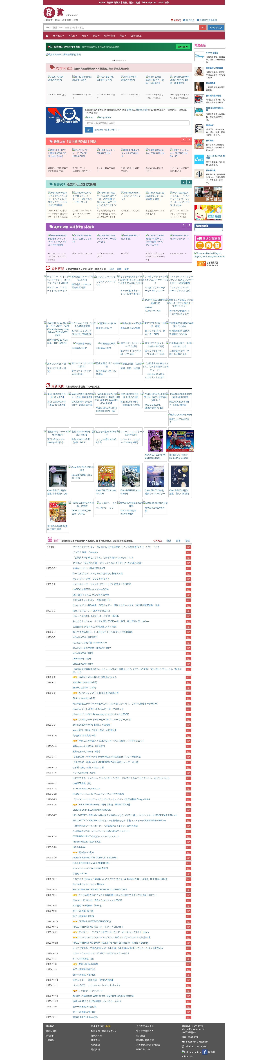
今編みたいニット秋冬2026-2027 (89, 568)
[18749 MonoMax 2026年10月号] (82, 77)
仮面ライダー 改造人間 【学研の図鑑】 (93, 979)
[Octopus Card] (207, 263)
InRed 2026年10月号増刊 (85, 637)
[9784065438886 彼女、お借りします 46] (82, 238)
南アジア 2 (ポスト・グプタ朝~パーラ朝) (155, 352)
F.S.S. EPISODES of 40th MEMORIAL (91, 862)
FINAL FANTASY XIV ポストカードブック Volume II (98, 926)
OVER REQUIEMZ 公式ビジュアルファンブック (96, 836)
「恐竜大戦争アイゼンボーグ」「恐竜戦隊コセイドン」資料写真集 (105, 825)
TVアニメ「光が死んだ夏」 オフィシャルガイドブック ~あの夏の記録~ (107, 562)
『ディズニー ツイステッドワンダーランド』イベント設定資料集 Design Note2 (111, 799)
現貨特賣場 (109, 35)
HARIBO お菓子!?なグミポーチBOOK (91, 589)
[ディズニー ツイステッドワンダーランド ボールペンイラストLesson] (57, 279)
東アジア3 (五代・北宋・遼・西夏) (155, 332)
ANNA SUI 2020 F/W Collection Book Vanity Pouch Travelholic (155, 459)
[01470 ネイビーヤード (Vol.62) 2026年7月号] (82, 152)
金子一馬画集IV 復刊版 (84, 974)
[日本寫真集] (199, 86)
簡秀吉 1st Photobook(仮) (85, 1017)
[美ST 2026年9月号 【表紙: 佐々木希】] (57, 395)
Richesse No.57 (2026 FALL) (87, 841)
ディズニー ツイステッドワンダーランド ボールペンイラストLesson (57, 292)
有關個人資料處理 (145, 1040)
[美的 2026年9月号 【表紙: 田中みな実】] (131, 395)
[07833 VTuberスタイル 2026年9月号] (131, 152)
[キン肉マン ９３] (107, 502)
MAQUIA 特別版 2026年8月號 (128, 512)
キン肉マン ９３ (105, 507)
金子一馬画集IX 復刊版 (84, 1011)
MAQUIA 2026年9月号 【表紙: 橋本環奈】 (179, 404)
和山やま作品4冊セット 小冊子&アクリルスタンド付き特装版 (102, 631)
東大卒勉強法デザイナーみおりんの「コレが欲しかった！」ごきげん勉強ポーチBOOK (115, 703)
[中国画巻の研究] (82, 343)
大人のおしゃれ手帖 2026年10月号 (90, 642)
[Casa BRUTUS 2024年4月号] (106, 475)
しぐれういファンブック (91, 990)
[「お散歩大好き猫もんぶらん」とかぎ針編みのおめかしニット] (155, 366)
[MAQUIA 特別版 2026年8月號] (131, 503)
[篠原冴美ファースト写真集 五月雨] (82, 277)
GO (202, 27)
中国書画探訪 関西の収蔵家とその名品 (179, 332)
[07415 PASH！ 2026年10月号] (131, 77)
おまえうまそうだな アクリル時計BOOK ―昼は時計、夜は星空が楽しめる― (111, 621)
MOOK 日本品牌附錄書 (214, 109)
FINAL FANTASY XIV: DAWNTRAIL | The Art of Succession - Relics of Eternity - (111, 942)
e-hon (130, 109)
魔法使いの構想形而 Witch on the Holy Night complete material (103, 995)
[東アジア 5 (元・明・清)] (58, 363)
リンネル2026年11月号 (84, 772)
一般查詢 (50, 1040)
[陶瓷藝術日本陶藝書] (199, 71)
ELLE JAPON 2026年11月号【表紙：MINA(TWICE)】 (105, 804)
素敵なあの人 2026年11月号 (86, 751)
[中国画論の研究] (107, 343)
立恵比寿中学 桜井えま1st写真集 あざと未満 (94, 626)
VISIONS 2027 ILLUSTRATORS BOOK (92, 809)
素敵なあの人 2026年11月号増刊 (89, 746)
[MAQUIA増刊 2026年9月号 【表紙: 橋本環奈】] (82, 395)
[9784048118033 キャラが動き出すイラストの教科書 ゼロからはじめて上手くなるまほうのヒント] (106, 200)
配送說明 (95, 1044)
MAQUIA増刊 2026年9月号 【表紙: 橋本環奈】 (82, 404)
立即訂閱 (182, 46)
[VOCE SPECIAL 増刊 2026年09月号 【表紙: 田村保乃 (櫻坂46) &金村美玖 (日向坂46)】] (106, 398)
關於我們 (50, 1026)
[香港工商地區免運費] (209, 242)
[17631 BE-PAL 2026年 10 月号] (106, 77)
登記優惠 (140, 1035)
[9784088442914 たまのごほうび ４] (180, 236)
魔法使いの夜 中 (104, 327)
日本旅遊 (210, 140)
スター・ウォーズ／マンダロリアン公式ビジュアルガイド (101, 953)
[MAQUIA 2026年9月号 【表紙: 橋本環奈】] (179, 395)
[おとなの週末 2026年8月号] (106, 432)
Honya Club (142, 109)
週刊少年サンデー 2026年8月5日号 (56, 441)
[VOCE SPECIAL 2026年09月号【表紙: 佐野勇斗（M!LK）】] (155, 396)
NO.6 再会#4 (79, 847)
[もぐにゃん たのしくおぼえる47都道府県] (82, 324)
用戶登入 (190, 20)
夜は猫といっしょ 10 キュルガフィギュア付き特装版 (98, 793)
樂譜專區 (210, 125)
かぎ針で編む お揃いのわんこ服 (88, 767)
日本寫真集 (210, 83)
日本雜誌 (57, 35)
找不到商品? (216, 27)
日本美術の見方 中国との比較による (179, 352)
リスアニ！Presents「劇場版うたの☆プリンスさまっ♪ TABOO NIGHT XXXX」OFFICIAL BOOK (120, 878)
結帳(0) (177, 20)
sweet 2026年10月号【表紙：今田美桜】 (93, 724)
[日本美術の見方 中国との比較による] (179, 344)
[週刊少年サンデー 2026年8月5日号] (57, 432)
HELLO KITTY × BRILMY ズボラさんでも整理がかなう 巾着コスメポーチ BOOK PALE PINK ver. (119, 820)
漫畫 (126, 268)
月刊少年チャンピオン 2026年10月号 (92, 599)
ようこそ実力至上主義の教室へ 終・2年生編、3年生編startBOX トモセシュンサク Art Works (118, 947)
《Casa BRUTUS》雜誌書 (215, 156)
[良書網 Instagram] (192, 1051)
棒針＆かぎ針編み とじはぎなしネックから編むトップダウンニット (179, 315)
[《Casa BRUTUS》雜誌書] (199, 159)
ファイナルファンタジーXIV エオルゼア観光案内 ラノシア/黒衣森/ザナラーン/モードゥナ (116, 546)
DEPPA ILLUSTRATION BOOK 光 (153, 310)
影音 (95, 35)
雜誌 (111, 268)
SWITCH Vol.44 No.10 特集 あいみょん (98, 676)
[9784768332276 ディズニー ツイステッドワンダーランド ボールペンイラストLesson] (180, 198)
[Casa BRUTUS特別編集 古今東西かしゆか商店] (58, 475)
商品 (122, 35)
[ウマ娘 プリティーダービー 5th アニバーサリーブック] (155, 279)
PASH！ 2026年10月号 (84, 698)
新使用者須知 (101, 1026)
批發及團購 (51, 1030)
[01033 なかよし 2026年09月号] (106, 151)
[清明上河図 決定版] (131, 363)
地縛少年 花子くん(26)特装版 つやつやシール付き (97, 1001)
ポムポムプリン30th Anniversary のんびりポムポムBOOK (101, 714)
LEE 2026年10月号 (82, 658)
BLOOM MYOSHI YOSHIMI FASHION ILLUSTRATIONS (100, 889)
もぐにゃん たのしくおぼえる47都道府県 (82, 332)
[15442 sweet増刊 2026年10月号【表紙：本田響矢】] (180, 79)
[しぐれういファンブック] (107, 276)
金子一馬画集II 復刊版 (83, 916)
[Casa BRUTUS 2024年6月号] (131, 475)
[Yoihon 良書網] (65, 14)
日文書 (72, 35)
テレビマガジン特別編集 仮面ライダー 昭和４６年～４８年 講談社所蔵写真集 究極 (116, 605)
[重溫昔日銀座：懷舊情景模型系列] (119, 54)
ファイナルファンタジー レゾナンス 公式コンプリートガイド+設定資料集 (179, 292)
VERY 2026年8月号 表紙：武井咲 (81, 512)
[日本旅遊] (199, 144)
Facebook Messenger (197, 1041)
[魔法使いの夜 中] (107, 322)
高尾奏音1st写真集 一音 (84, 735)
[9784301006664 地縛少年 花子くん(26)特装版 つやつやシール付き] (155, 239)
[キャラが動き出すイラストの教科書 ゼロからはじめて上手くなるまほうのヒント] (131, 280)
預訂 (188, 547)
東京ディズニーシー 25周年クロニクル (92, 610)
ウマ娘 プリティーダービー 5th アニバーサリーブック (155, 290)
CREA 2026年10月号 (83, 663)
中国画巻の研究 (79, 348)
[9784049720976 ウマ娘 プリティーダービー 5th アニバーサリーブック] (82, 196)
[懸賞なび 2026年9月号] (180, 414)
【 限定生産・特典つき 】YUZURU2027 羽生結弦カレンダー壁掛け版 (107, 756)
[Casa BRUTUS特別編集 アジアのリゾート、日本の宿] (155, 475)
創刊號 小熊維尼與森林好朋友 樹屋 (57, 527)
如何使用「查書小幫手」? (107, 129)
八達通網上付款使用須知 (148, 1044)
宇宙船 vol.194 (80, 873)
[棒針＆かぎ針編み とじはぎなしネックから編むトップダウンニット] (179, 302)
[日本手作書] (199, 173)
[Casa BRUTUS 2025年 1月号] (82, 468)
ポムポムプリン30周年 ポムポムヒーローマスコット (98, 708)
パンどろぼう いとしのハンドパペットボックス (97, 985)
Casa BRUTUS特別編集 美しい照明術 (179, 492)
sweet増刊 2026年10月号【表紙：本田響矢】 (95, 730)
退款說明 (95, 1049)
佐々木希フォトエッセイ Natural (88, 884)
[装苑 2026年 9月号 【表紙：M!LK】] (82, 432)
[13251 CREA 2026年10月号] (58, 77)
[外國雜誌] (208, 193)
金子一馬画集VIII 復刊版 (84, 1006)
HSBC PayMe (143, 1049)
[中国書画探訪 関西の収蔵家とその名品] (179, 324)
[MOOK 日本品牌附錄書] (199, 111)
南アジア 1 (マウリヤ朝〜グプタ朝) (131, 352)
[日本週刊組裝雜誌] (199, 99)
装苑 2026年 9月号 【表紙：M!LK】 (81, 441)
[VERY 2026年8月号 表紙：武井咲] (82, 503)
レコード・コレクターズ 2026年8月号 (130, 441)
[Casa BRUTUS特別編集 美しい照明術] (180, 475)
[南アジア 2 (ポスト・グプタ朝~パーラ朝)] (155, 344)
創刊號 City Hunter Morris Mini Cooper (178, 456)
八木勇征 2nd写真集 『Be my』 (88, 905)
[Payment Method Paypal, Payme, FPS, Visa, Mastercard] (209, 255)
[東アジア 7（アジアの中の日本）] (82, 364)
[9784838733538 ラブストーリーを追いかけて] (106, 238)
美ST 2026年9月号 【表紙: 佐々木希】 (56, 403)
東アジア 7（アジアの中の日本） (81, 372)
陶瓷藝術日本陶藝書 (214, 67)
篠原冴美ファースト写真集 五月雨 (81, 286)
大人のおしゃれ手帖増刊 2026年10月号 (92, 647)
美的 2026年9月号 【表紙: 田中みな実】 (131, 403)
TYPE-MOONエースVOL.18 (86, 788)
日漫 (84, 35)
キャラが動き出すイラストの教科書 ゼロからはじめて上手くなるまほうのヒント (131, 295)
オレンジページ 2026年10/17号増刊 (90, 868)
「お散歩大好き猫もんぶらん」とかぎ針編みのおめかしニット (155, 378)
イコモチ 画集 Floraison (85, 552)
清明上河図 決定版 (130, 368)
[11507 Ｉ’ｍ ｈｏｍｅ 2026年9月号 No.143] (180, 152)
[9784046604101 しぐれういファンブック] (131, 195)
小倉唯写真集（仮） (82, 783)
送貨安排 (95, 1040)
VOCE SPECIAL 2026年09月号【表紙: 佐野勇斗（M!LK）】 (154, 409)
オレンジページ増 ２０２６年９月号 (91, 578)
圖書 (119, 268)
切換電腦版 (136, 35)
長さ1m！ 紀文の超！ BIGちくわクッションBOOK (97, 900)
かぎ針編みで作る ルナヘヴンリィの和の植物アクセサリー (101, 831)
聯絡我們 (50, 1035)
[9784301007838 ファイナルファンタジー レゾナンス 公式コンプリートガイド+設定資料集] (58, 198)
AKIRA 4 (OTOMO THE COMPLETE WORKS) (95, 857)
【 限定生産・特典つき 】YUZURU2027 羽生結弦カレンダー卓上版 (105, 762)
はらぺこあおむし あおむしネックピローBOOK (96, 615)
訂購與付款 (96, 1035)
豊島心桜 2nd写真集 (130, 327)
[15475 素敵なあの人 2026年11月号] (155, 151)
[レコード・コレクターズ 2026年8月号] (131, 432)
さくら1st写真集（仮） (84, 958)
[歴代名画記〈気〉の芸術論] (106, 364)
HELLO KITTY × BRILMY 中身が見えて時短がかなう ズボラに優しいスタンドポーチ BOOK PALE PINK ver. (125, 815)
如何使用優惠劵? (144, 1030)
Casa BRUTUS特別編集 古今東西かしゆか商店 (57, 493)
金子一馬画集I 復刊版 (83, 910)
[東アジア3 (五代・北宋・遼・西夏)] (155, 324)
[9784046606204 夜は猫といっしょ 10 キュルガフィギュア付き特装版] (58, 239)
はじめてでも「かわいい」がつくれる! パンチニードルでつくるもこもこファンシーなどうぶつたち (121, 777)
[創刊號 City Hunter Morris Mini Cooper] (180, 440)
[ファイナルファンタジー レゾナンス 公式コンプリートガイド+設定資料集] (179, 279)
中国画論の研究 (103, 348)
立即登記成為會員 (208, 20)
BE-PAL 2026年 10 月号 (84, 687)
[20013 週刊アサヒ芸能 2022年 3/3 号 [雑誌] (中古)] (58, 152)
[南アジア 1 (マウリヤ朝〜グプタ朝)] (131, 344)
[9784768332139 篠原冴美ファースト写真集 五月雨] (155, 195)
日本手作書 (210, 170)
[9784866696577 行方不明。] (131, 236)
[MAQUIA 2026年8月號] (155, 502)
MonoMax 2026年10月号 (85, 682)
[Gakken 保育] (208, 212)
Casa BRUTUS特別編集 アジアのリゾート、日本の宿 (155, 493)
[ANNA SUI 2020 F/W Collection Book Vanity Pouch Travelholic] (155, 440)
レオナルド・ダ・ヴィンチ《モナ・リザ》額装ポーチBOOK (102, 584)
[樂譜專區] (199, 128)
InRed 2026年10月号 (83, 653)
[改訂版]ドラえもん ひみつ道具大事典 (91, 594)
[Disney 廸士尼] (199, 56)
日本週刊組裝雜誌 (213, 95)
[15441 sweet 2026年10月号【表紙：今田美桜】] (155, 79)
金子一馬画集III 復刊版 (84, 969)
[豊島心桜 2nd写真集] (131, 322)
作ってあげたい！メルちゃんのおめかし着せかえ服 (98, 573)
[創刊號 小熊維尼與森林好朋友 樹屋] (57, 511)
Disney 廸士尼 (212, 52)
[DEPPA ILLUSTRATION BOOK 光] (155, 301)
